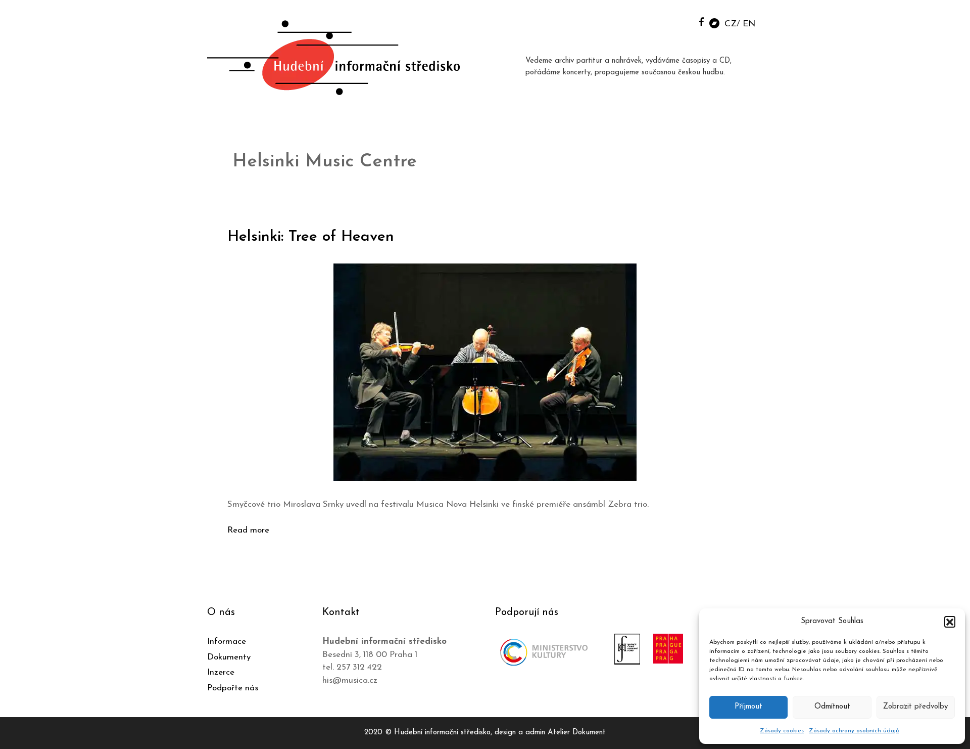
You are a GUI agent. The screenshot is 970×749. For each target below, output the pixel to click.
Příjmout (748, 707)
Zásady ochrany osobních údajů (854, 731)
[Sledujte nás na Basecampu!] (714, 22)
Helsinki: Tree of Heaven (310, 237)
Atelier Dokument (577, 732)
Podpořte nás (232, 688)
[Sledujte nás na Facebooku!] (701, 21)
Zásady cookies (782, 731)
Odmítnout (832, 707)
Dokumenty (229, 657)
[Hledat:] (678, 21)
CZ (730, 24)
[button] (950, 621)
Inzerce (220, 672)
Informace (226, 641)
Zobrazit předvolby (915, 707)
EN (749, 24)
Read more (248, 530)
